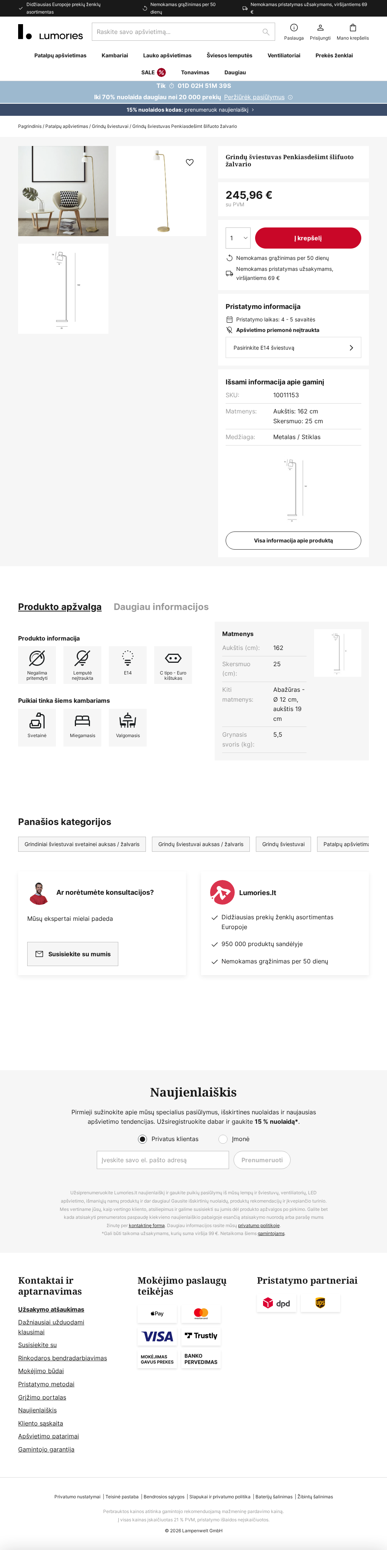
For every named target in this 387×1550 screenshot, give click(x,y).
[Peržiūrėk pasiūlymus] (193, 98)
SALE (148, 72)
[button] (63, 289)
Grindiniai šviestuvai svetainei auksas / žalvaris (82, 844)
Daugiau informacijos (161, 606)
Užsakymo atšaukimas (51, 1309)
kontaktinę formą (147, 1225)
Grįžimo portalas (42, 1397)
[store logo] (50, 31)
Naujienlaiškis (37, 1410)
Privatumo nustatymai (77, 1496)
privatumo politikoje (259, 1225)
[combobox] (183, 31)
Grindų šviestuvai (110, 126)
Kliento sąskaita (40, 1423)
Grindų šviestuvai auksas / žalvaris (200, 844)
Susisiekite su (37, 1345)
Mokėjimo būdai (41, 1371)
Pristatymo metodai (46, 1384)
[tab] (60, 607)
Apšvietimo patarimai (48, 1436)
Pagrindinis (30, 126)
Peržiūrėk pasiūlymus (254, 97)
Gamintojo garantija (46, 1449)
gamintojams (271, 1233)
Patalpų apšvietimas (66, 126)
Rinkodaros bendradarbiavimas (62, 1358)
